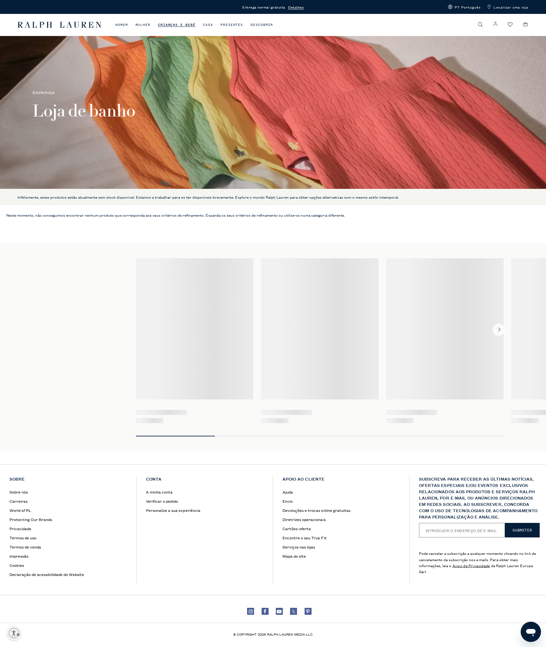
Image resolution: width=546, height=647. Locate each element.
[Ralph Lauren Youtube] (279, 611)
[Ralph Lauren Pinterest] (308, 611)
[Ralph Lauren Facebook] (265, 611)
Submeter (522, 530)
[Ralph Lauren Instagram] (250, 611)
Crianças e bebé (177, 24)
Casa (208, 24)
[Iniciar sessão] (495, 24)
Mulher (143, 24)
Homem (121, 24)
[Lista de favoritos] (510, 25)
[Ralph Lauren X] (293, 611)
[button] (464, 7)
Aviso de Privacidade (471, 565)
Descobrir (262, 24)
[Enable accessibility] (13, 633)
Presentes (232, 24)
